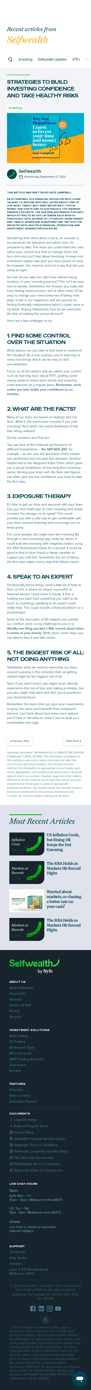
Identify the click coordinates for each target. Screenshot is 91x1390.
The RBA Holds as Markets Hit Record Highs (64, 868)
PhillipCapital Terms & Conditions (37, 1164)
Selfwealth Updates (52, 59)
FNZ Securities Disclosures (33, 1158)
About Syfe (17, 994)
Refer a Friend (19, 1096)
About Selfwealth (21, 988)
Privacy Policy (24, 1132)
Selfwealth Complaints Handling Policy (41, 1151)
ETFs (76, 59)
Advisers (15, 999)
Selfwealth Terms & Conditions (36, 1145)
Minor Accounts (20, 1053)
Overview (16, 1090)
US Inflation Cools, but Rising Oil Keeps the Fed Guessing (63, 842)
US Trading (17, 1042)
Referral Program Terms (31, 1126)
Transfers (16, 1264)
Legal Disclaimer (26, 1120)
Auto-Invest (17, 1065)
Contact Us (17, 1252)
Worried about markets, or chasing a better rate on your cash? (64, 899)
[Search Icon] (10, 59)
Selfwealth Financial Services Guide (39, 1139)
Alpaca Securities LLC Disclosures (38, 1170)
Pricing (14, 1011)
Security (15, 1017)
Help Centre (18, 1258)
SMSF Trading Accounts (26, 1059)
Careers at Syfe (20, 1005)
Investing (25, 59)
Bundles (15, 1071)
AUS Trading (18, 1036)
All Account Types (22, 1047)
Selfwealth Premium (23, 1102)
